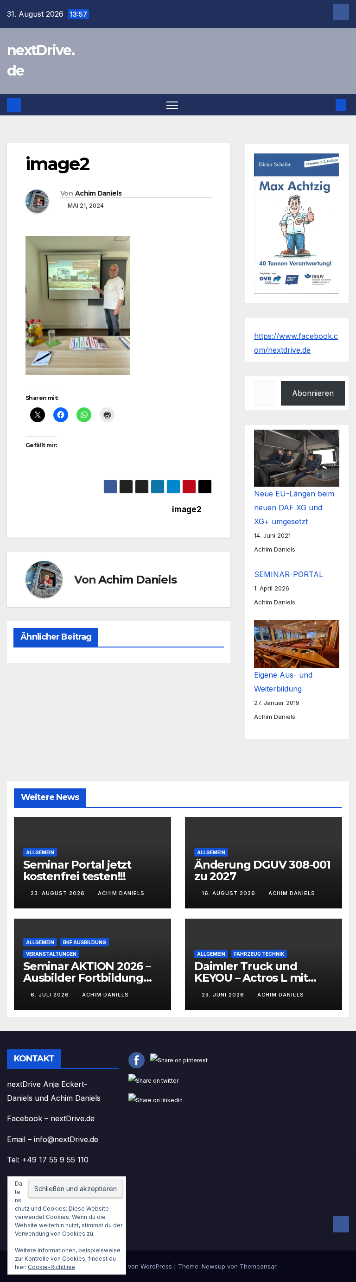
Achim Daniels (98, 193)
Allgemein (40, 852)
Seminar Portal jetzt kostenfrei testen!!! (77, 870)
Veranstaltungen (51, 954)
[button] (326, 104)
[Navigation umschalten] (172, 105)
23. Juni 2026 (224, 994)
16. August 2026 (229, 893)
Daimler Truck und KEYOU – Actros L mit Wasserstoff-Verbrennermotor (251, 983)
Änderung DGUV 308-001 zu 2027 (262, 870)
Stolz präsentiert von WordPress (126, 1266)
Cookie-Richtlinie (51, 1266)
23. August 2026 (59, 893)
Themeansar (258, 1266)
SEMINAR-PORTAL (288, 574)
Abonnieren (313, 393)
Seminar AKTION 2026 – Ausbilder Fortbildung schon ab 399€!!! (87, 977)
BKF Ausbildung (84, 942)
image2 (186, 509)
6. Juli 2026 (51, 994)
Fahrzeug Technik (259, 954)
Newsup (213, 1266)
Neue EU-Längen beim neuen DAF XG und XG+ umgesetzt (294, 507)
